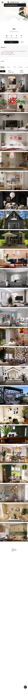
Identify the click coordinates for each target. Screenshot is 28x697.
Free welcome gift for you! (11, 5)
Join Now (24, 2)
